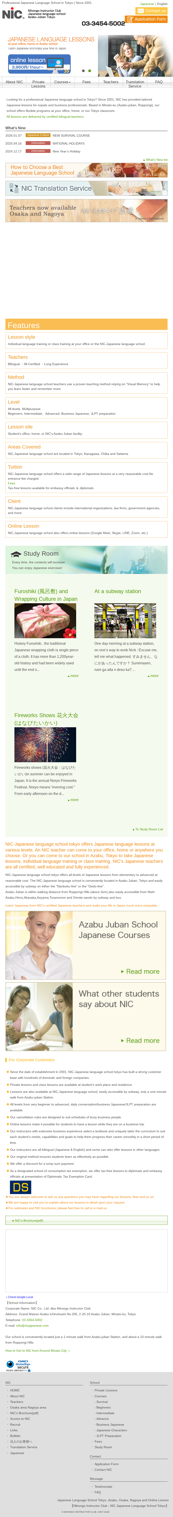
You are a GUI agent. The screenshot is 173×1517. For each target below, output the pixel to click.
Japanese (147, 4)
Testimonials (103, 1486)
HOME (15, 1390)
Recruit (15, 1424)
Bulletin (15, 1436)
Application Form (107, 1464)
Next (167, 47)
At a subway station (117, 591)
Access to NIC (20, 1418)
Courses (61, 82)
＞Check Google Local (19, 1297)
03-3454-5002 (32, 1320)
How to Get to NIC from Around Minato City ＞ (38, 1350)
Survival (102, 1402)
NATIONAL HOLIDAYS (68, 143)
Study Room (103, 1447)
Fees (86, 82)
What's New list (157, 159)
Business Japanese (110, 1424)
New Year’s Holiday (66, 151)
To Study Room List (149, 829)
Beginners (103, 1407)
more (75, 676)
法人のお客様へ (21, 1441)
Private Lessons (38, 84)
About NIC (14, 82)
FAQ (159, 82)
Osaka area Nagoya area (28, 1407)
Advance (102, 1418)
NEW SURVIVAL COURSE (71, 135)
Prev (5, 47)
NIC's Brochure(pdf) (29, 1220)
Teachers (110, 82)
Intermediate (105, 1413)
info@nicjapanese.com (32, 1325)
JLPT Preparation (108, 1436)
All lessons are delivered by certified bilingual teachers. (45, 116)
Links (14, 1430)
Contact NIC (103, 1469)
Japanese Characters (111, 1430)
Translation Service (135, 84)
